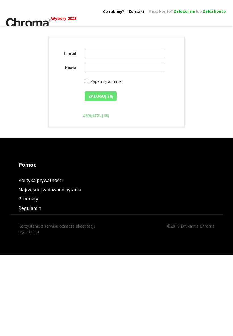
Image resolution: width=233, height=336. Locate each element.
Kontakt (137, 11)
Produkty (28, 199)
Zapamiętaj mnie (106, 81)
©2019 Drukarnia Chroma (191, 226)
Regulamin (29, 208)
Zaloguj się (184, 11)
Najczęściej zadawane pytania (49, 190)
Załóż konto (214, 11)
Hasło (70, 67)
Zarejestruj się (96, 115)
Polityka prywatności (40, 180)
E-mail (69, 53)
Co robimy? (113, 11)
